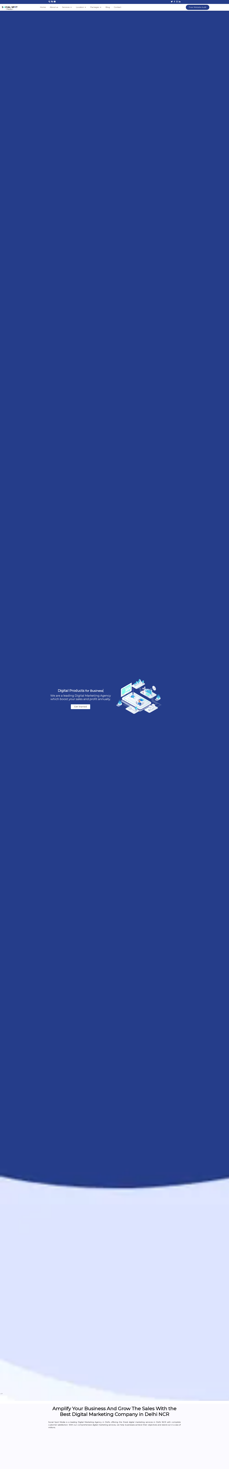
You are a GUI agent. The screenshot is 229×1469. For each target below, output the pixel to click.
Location (80, 7)
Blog (108, 7)
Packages (94, 7)
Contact (117, 7)
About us (54, 7)
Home (43, 7)
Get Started (80, 707)
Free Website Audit (197, 7)
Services (66, 7)
